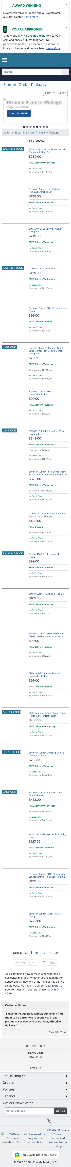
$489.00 (35, 521)
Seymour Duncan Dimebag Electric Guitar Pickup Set (46, 754)
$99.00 (34, 315)
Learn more (31, 16)
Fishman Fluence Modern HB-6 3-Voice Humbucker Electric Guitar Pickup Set (46, 351)
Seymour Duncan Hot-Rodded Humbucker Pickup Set (44, 190)
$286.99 (35, 720)
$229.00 (35, 921)
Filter (48, 92)
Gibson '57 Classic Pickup (42, 268)
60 (45, 952)
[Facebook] (21, 1122)
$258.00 (35, 760)
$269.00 (35, 156)
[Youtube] (62, 1122)
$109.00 (35, 598)
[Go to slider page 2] (30, 126)
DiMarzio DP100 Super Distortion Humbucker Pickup (45, 674)
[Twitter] (49, 1122)
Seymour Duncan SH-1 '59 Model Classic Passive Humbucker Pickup (46, 635)
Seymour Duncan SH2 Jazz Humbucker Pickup (42, 393)
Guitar (7, 132)
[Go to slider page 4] (37, 126)
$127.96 (34, 841)
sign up (60, 1110)
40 (36, 952)
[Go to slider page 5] (40, 126)
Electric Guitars (24, 132)
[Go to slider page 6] (43, 126)
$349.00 (35, 438)
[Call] (64, 60)
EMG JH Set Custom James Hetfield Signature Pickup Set (47, 150)
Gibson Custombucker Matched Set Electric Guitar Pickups (47, 515)
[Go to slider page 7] (47, 126)
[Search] (65, 72)
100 (55, 952)
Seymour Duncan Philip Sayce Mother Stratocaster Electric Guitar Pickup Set (48, 473)
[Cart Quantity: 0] (50, 59)
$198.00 (35, 196)
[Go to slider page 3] (34, 126)
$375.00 (35, 479)
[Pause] (24, 127)
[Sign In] (57, 59)
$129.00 (35, 273)
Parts (42, 132)
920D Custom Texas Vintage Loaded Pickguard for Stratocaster (47, 714)
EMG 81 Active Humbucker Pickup (46, 593)
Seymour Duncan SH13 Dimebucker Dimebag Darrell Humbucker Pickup (47, 875)
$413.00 (35, 799)
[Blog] (8, 1122)
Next (53, 962)
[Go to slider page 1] (27, 126)
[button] (4, 60)
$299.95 (35, 358)
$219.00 (35, 236)
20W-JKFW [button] (35, 1054)
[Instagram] (35, 1122)
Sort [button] (61, 92)
